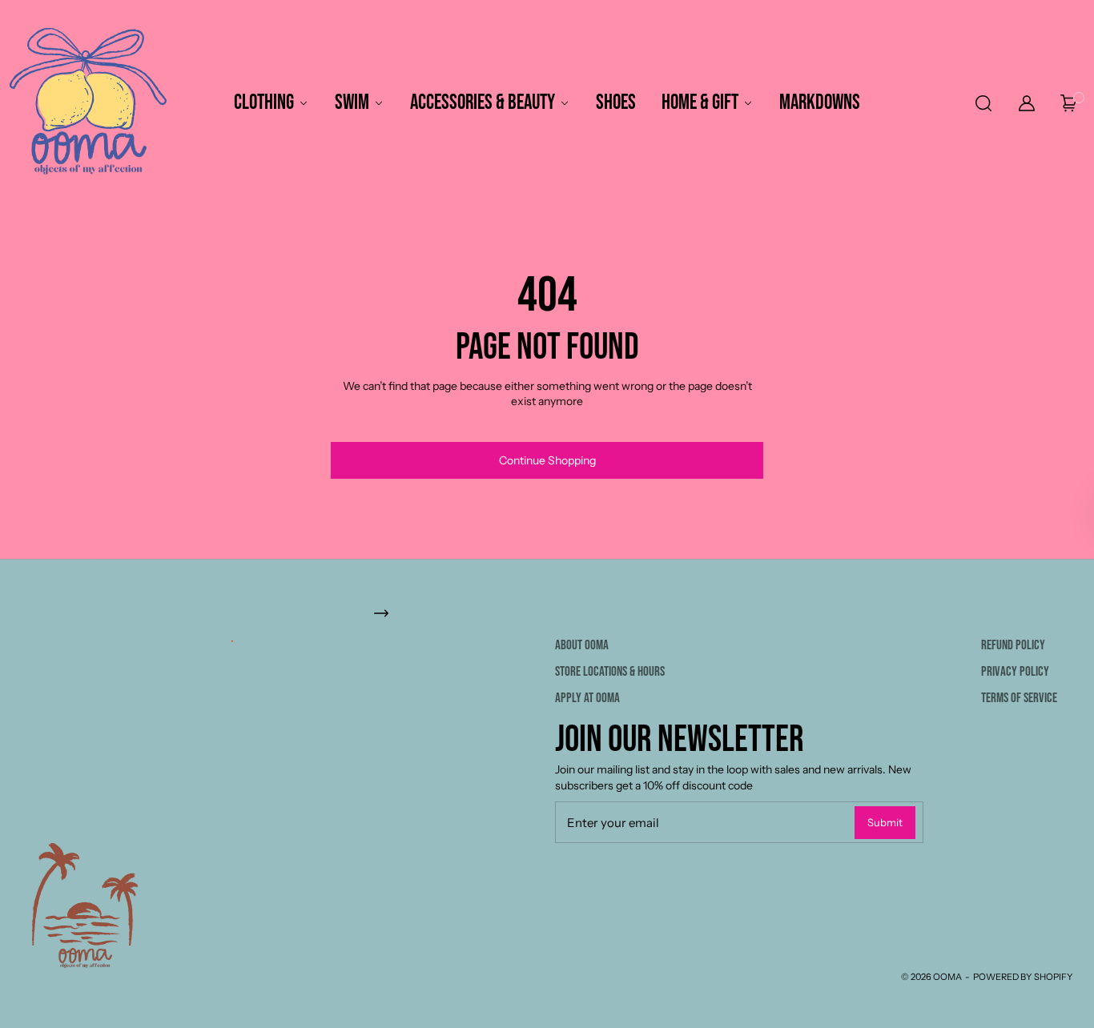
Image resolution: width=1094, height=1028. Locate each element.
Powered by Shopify (1023, 976)
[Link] (547, 613)
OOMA (947, 976)
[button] (982, 103)
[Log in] (1026, 103)
